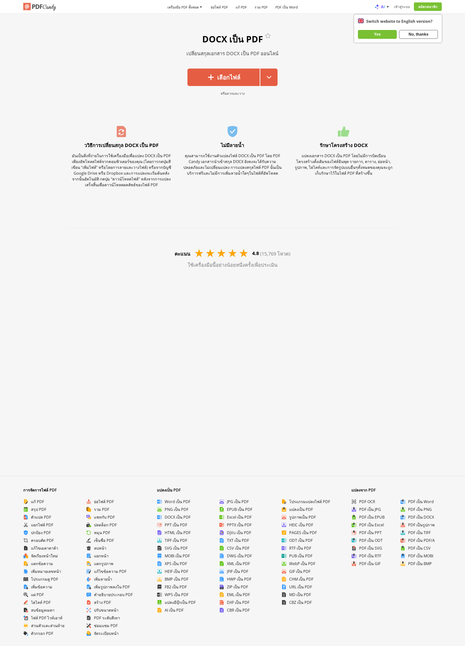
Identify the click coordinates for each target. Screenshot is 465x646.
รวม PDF (261, 7)
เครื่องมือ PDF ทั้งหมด (183, 7)
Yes (377, 34)
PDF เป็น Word (286, 7)
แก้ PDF (241, 7)
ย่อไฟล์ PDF (219, 7)
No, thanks (418, 34)
